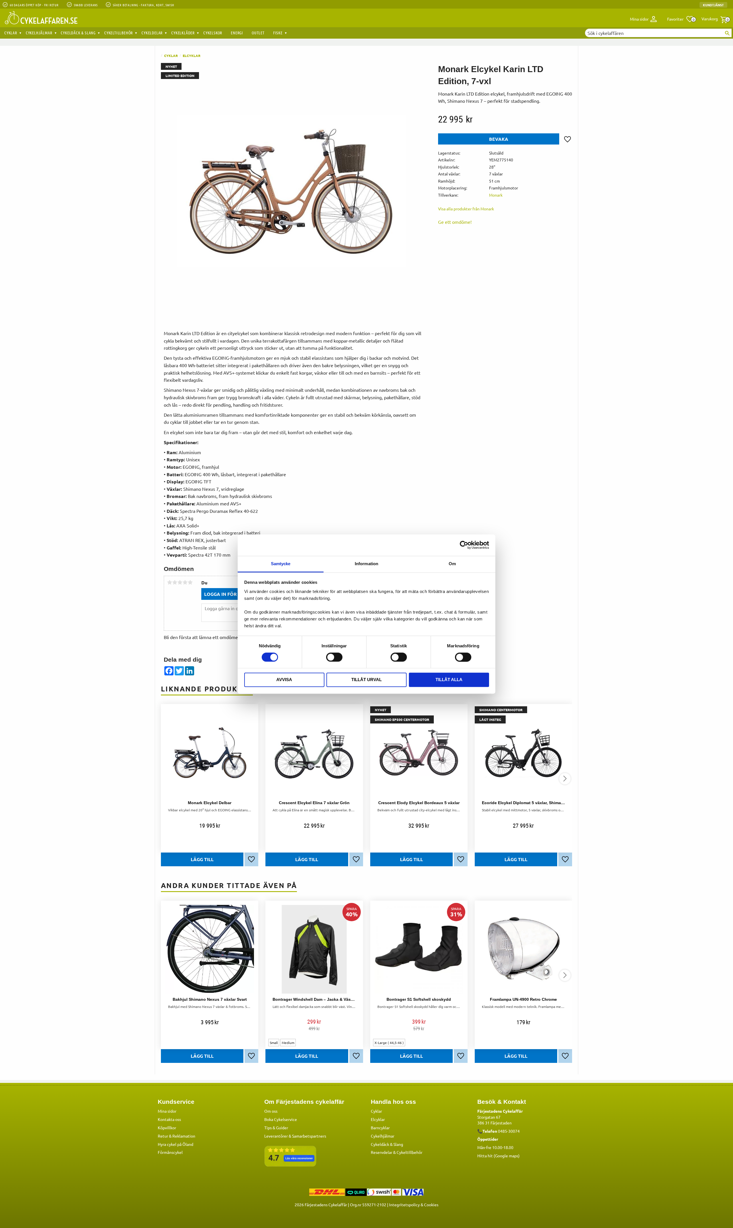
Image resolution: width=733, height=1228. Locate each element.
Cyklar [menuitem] (10, 32)
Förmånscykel (170, 1152)
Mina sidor (167, 1111)
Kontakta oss (169, 1119)
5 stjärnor (190, 582)
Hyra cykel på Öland (175, 1144)
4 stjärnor (185, 582)
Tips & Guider (276, 1127)
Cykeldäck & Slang (387, 1144)
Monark (496, 194)
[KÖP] (202, 859)
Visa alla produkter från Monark (466, 208)
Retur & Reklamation (176, 1135)
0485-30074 (509, 1131)
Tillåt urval (366, 679)
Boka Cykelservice (280, 1119)
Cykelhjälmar (382, 1135)
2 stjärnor (174, 582)
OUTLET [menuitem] (258, 32)
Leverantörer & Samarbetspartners (295, 1135)
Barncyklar (380, 1127)
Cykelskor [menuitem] (212, 32)
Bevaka (498, 139)
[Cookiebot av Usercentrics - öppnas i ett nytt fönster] (464, 545)
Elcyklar (378, 1119)
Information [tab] (366, 563)
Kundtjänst (713, 5)
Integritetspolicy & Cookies (413, 1204)
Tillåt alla (449, 679)
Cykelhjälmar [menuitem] (39, 32)
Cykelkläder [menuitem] (183, 32)
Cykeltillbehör (409, 1152)
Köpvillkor (167, 1127)
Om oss (270, 1111)
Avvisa (284, 679)
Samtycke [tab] (281, 563)
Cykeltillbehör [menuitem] (118, 32)
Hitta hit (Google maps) (498, 1155)
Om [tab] (452, 563)
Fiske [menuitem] (278, 32)
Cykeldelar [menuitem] (152, 32)
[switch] (334, 657)
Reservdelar (381, 1152)
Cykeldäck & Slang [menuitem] (78, 32)
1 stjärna (169, 582)
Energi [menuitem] (237, 32)
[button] (680, 19)
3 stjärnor (179, 582)
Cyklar (376, 1111)
